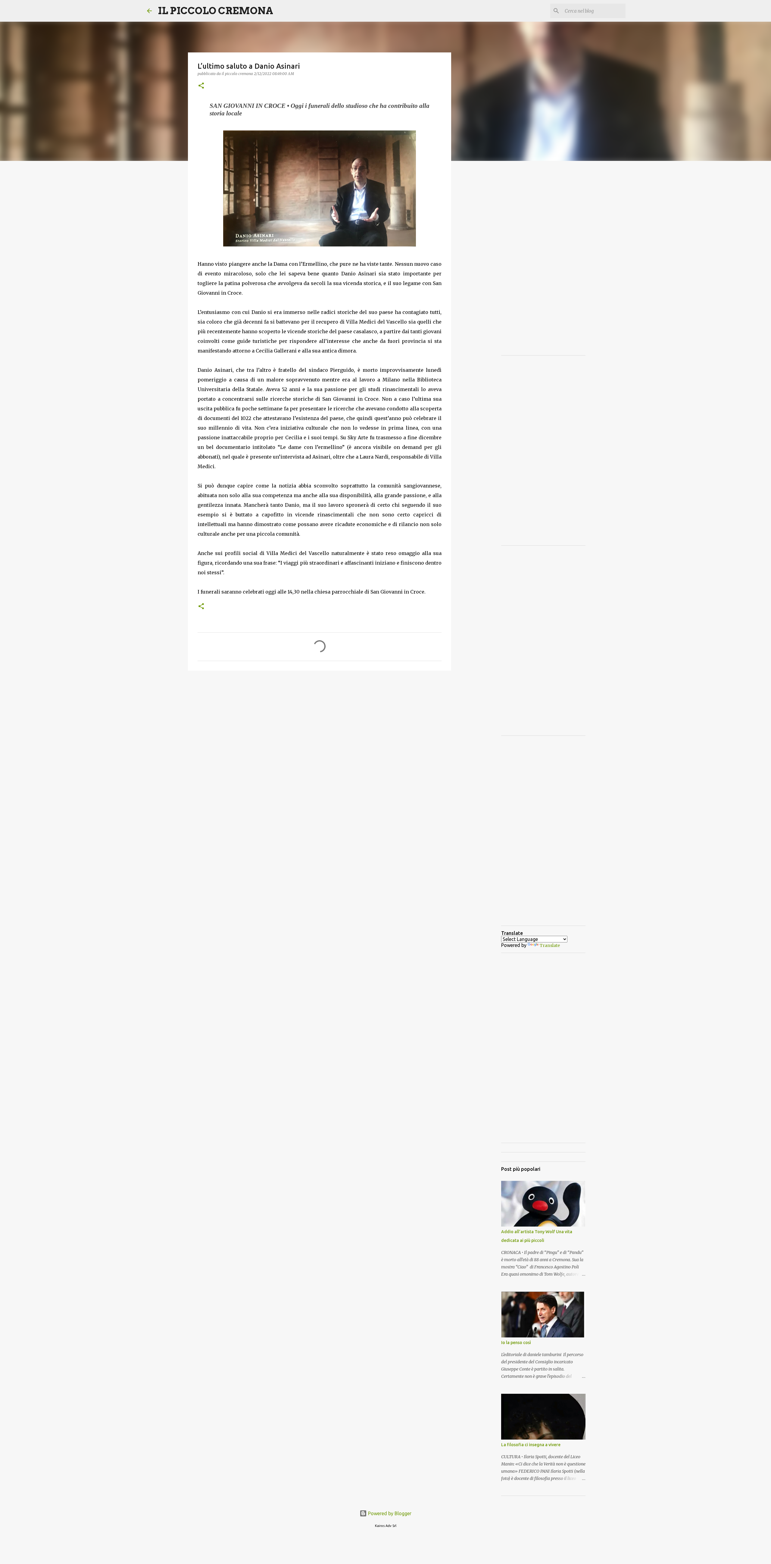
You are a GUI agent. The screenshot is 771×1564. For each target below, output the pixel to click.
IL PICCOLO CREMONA (215, 11)
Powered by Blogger (389, 1513)
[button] (201, 86)
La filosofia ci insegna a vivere (530, 1444)
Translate (550, 945)
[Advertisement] (320, 722)
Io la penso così (516, 1342)
